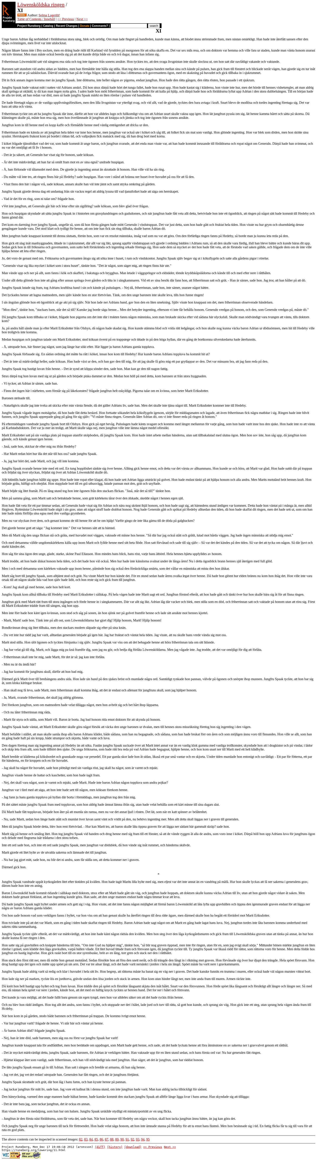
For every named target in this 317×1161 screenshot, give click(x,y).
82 (80, 1139)
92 (132, 1139)
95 (148, 1139)
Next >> (82, 19)
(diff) (100, 1146)
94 (142, 1139)
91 (127, 1139)
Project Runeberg (29, 25)
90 (122, 1139)
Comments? (100, 25)
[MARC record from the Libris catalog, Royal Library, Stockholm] (22, 15)
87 (106, 1139)
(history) (114, 1146)
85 (96, 1139)
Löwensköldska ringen (40, 4)
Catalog (48, 25)
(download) (132, 1146)
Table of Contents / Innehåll (36, 19)
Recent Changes (66, 25)
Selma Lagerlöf (49, 15)
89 (117, 1139)
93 (137, 1139)
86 (101, 1139)
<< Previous (65, 19)
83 (86, 1139)
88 (111, 1139)
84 (91, 1139)
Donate (84, 25)
